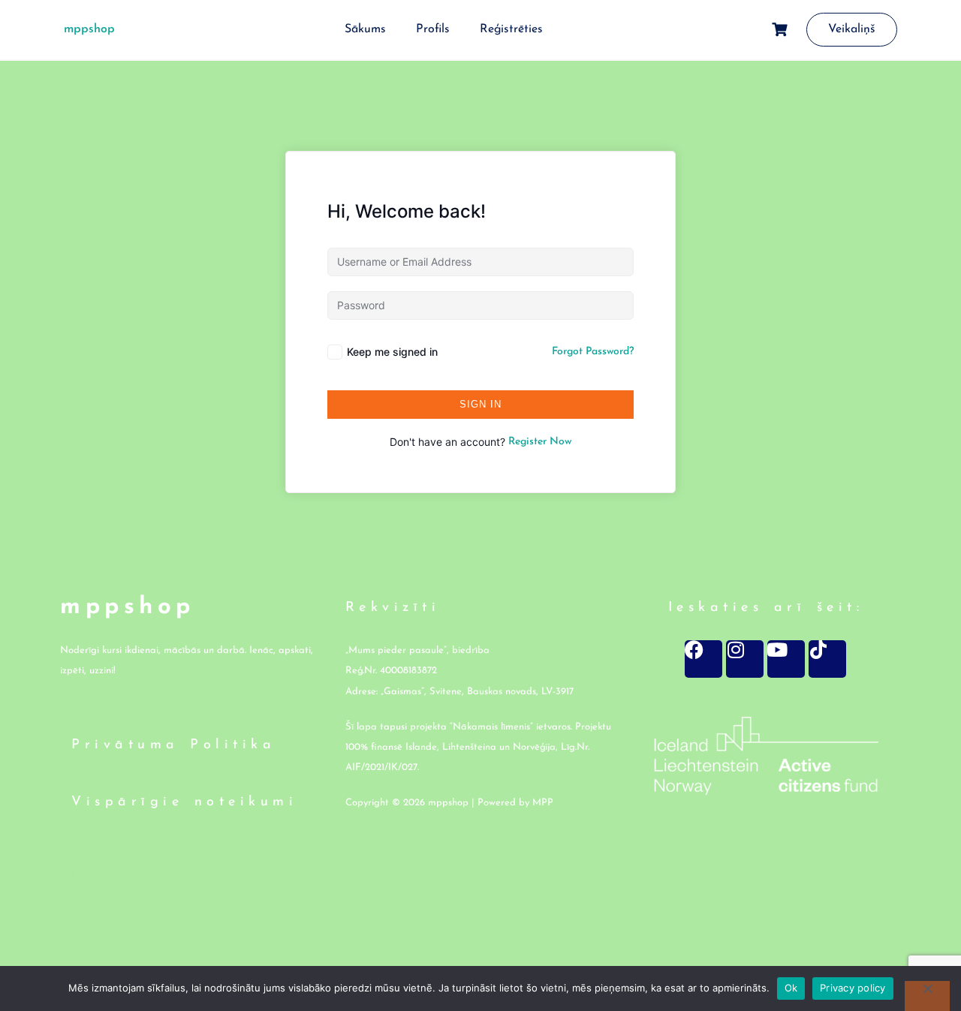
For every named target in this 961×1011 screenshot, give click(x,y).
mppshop (89, 29)
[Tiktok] (827, 659)
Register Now (539, 441)
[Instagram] (745, 659)
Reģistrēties (511, 29)
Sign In (480, 404)
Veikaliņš (851, 29)
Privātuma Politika (173, 745)
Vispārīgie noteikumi (184, 802)
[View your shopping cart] (781, 30)
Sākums (365, 29)
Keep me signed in (392, 351)
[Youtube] (786, 659)
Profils (433, 29)
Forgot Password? (593, 351)
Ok (791, 988)
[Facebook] (703, 659)
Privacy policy (853, 988)
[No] (927, 996)
